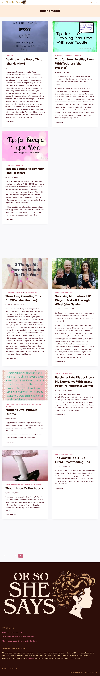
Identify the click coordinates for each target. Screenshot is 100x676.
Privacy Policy (91, 672)
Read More (10, 122)
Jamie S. (59, 309)
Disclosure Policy (76, 672)
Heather (9, 68)
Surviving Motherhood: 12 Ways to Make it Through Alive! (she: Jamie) (73, 300)
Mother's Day (26, 404)
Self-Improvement (30, 293)
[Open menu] (91, 2)
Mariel (9, 418)
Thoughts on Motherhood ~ (24, 488)
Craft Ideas (9, 404)
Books (7, 485)
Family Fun (58, 56)
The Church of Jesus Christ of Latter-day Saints (19, 641)
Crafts (17, 404)
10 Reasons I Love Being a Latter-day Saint (18, 636)
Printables (9, 406)
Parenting (9, 56)
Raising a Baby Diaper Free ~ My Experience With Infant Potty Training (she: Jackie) (74, 381)
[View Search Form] (96, 2)
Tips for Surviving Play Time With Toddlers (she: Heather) (74, 63)
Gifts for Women (17, 485)
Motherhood (68, 56)
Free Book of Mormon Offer (12, 632)
